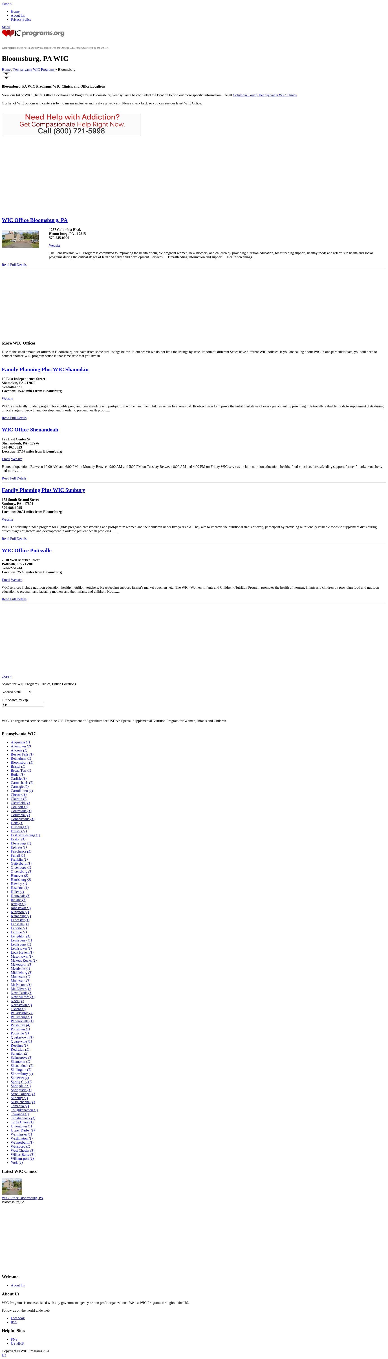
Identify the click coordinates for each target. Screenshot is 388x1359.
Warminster (21, 1134)
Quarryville (21, 1041)
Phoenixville (22, 1021)
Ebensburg (21, 843)
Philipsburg (21, 1017)
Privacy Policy (21, 19)
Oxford (18, 1009)
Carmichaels (22, 782)
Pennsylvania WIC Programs (33, 69)
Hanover (19, 875)
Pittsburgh (20, 1025)
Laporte (19, 928)
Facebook (18, 1318)
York (17, 1163)
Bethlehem (21, 758)
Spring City (21, 1082)
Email (6, 459)
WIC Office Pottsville (27, 550)
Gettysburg (21, 863)
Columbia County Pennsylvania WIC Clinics (265, 95)
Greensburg (21, 871)
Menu (6, 27)
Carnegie (20, 787)
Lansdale (20, 924)
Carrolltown (22, 791)
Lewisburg (21, 944)
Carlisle (18, 778)
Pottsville (20, 1033)
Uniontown (21, 1126)
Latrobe (19, 932)
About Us (18, 15)
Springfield (21, 1090)
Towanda (20, 1114)
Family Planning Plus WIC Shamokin (45, 369)
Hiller (17, 892)
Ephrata (19, 847)
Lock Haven (22, 952)
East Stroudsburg (25, 835)
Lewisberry (21, 940)
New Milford (22, 997)
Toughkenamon (24, 1110)
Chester (18, 795)
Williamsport (22, 1158)
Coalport (19, 807)
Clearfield (20, 803)
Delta (17, 823)
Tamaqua (20, 1106)
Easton (18, 839)
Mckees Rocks (24, 960)
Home (15, 11)
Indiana (18, 900)
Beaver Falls (22, 754)
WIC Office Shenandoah (30, 430)
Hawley (19, 884)
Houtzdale (20, 896)
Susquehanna (23, 1102)
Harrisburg (21, 880)
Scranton (19, 1053)
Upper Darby (23, 1130)
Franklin (19, 859)
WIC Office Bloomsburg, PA (35, 220)
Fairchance (21, 851)
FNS (14, 1339)
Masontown (22, 956)
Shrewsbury (22, 1074)
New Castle (21, 993)
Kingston (20, 912)
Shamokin (20, 1061)
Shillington (21, 1070)
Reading (19, 1045)
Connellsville (22, 819)
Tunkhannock (23, 1118)
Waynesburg (22, 1142)
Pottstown (20, 1029)
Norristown (21, 1005)
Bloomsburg (22, 762)
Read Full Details (14, 265)
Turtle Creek (22, 1122)
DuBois (19, 831)
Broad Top (21, 770)
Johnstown (21, 908)
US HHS (17, 1343)
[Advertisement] (39, 176)
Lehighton (20, 936)
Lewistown (21, 948)
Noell (17, 1001)
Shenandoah (22, 1065)
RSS (14, 1322)
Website (54, 245)
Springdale (21, 1086)
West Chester (22, 1150)
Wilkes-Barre (22, 1154)
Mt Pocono (21, 985)
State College (23, 1094)
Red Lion (20, 1049)
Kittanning (21, 916)
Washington (22, 1138)
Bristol (18, 766)
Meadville (20, 968)
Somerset (20, 1078)
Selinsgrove (21, 1057)
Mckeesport (21, 964)
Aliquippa (20, 742)
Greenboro (21, 867)
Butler (17, 774)
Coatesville (21, 811)
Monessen (20, 977)
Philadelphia (22, 1013)
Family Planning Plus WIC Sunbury (43, 490)
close (7, 4)
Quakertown (22, 1037)
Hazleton (20, 888)
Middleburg (21, 973)
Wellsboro (20, 1146)
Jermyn (18, 904)
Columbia (20, 815)
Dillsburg (20, 827)
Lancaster (20, 920)
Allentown (21, 746)
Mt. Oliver (21, 989)
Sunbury (19, 1098)
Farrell (18, 855)
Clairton (19, 799)
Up (4, 1355)
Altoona (19, 750)
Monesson (20, 981)
